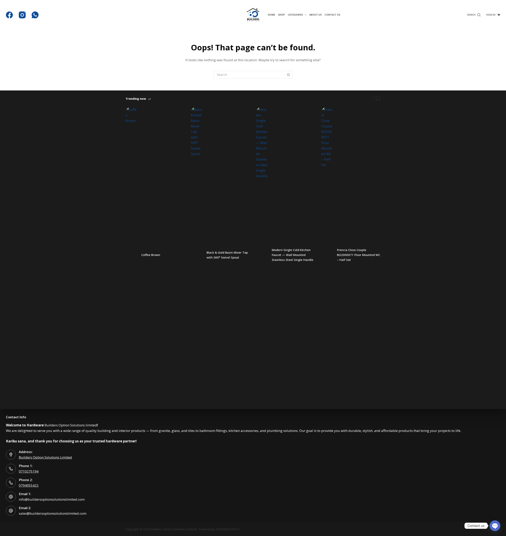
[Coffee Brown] (131, 255)
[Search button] (289, 75)
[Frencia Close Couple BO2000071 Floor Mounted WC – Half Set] (327, 255)
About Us (315, 14)
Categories (295, 14)
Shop (281, 14)
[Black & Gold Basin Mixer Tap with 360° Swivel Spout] (197, 255)
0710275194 (29, 471)
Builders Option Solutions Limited (45, 457)
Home (271, 14)
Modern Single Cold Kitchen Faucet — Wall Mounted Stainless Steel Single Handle (292, 255)
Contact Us (332, 14)
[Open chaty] (495, 525)
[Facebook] (9, 14)
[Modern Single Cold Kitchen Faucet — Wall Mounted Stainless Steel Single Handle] (262, 255)
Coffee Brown (150, 255)
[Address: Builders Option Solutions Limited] (11, 455)
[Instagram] (22, 14)
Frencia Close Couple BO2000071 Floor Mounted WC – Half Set (358, 255)
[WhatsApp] (35, 14)
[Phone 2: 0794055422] (11, 483)
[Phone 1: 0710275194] (11, 469)
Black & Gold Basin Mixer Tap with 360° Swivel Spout (227, 254)
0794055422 (29, 485)
